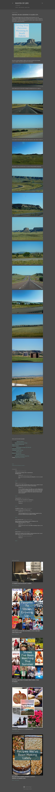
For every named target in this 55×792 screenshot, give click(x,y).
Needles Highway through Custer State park (23, 447)
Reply (16, 506)
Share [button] (13, 585)
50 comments (17, 683)
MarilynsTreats (18, 531)
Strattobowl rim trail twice (20, 454)
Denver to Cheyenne (20, 441)
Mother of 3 (20, 475)
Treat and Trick (18, 498)
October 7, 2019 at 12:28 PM (27, 501)
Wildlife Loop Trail (15, 445)
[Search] (42, 3)
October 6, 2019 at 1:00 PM (27, 475)
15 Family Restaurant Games (21, 583)
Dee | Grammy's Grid (19, 519)
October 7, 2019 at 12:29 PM (27, 511)
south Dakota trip (19, 465)
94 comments (17, 634)
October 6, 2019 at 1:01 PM (27, 487)
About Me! (27, 7)
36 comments (17, 780)
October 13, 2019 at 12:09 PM (25, 531)
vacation (23, 465)
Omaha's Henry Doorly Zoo (20, 457)
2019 (15, 465)
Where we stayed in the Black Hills (18, 444)
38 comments (17, 731)
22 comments (17, 585)
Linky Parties (21, 7)
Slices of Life (22, 3)
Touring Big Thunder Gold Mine (17, 450)
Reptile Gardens (19, 451)
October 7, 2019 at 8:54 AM (28, 508)
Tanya (16, 483)
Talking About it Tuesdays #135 (22, 729)
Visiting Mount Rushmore (16, 448)
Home (16, 7)
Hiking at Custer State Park (16, 453)
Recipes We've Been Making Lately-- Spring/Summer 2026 (23, 777)
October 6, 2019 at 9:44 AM (22, 483)
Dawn (16, 471)
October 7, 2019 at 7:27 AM (25, 498)
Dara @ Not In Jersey (19, 508)
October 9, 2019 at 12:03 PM (28, 519)
